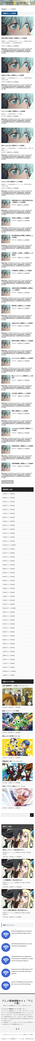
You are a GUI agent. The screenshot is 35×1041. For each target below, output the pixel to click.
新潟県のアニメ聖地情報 (9, 549)
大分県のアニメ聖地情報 (9, 663)
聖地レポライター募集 (28, 1034)
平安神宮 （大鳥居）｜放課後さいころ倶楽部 (22, 254)
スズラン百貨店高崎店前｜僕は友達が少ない (15, 910)
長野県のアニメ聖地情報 (9, 568)
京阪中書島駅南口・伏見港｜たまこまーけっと (15, 685)
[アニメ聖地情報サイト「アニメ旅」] (14, 2)
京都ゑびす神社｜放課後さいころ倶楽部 (12, 75)
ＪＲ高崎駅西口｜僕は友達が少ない (13, 880)
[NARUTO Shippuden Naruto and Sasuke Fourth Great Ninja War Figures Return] (5, 938)
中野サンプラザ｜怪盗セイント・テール (13, 786)
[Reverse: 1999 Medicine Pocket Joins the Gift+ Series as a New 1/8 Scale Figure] (5, 989)
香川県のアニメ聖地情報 (9, 635)
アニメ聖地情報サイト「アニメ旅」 (17, 1002)
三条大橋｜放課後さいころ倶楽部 (21, 393)
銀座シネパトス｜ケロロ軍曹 (10, 711)
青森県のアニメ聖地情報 (9, 497)
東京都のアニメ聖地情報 (9, 541)
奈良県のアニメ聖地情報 (9, 604)
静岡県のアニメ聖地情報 (9, 576)
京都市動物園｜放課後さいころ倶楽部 (22, 463)
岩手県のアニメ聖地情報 (9, 501)
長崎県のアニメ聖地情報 (9, 655)
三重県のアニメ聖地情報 (9, 584)
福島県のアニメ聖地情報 (9, 517)
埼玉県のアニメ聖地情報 (9, 533)
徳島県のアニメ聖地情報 (9, 631)
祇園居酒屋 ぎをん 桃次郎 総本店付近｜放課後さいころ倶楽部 (22, 201)
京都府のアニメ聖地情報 (13, 45)
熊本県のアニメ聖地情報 (9, 659)
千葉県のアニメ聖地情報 (9, 537)
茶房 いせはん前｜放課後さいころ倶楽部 (12, 145)
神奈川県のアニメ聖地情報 (9, 545)
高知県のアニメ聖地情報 (9, 643)
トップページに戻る (7, 482)
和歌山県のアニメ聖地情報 (9, 608)
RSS (19, 1029)
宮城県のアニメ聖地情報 (9, 505)
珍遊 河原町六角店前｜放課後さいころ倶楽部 (14, 38)
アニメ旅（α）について (7, 1034)
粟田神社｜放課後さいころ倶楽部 (21, 305)
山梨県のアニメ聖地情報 (9, 564)
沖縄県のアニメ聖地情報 (9, 675)
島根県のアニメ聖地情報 (9, 616)
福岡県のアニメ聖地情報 (9, 647)
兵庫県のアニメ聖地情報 (9, 600)
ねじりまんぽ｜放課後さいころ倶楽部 (22, 358)
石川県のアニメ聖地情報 (9, 557)
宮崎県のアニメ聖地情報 (9, 667)
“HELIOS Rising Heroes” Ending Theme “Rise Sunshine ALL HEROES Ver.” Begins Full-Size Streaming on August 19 (22, 958)
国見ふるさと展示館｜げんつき (11, 736)
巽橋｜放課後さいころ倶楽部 (20, 411)
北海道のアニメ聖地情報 (9, 493)
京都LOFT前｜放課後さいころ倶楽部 (22, 323)
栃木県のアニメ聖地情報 (9, 525)
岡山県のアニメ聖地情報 (9, 620)
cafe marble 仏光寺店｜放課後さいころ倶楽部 (22, 429)
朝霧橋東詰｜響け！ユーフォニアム (12, 761)
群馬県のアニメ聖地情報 (9, 529)
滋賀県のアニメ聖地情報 (9, 588)
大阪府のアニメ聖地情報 (9, 596)
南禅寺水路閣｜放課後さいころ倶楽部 (22, 340)
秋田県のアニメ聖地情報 (9, 509)
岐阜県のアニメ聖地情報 (9, 572)
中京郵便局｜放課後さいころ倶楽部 (22, 270)
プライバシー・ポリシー (18, 1034)
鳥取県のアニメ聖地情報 (9, 612)
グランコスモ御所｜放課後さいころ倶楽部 (13, 111)
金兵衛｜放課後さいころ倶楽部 (20, 218)
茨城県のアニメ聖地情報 (9, 521)
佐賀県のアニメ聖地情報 (9, 651)
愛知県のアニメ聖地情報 (9, 580)
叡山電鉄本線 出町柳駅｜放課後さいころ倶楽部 (22, 236)
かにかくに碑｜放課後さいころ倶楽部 (12, 181)
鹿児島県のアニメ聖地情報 (9, 671)
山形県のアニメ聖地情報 (9, 513)
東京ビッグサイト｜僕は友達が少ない (13, 850)
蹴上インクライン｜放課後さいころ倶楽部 (22, 376)
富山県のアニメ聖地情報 (9, 553)
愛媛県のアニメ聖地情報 (9, 639)
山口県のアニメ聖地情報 (9, 628)
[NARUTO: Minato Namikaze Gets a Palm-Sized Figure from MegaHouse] (5, 951)
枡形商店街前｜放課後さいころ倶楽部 (22, 446)
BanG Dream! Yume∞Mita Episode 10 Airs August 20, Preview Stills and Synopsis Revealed (22, 971)
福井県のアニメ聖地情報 (9, 560)
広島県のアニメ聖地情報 (9, 624)
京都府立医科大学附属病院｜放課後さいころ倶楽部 (22, 289)
